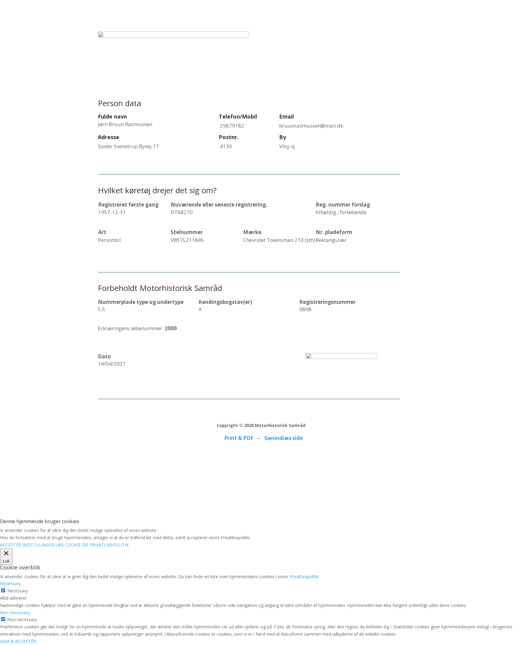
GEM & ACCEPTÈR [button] (18, 641)
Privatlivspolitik (304, 576)
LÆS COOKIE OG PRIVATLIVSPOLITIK (92, 545)
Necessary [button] (10, 583)
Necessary (17, 591)
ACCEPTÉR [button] (10, 545)
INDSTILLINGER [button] (38, 545)
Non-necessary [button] (15, 612)
